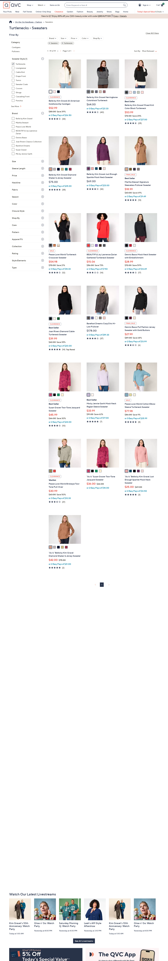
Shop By (16, 218)
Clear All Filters (152, 33)
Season (15, 196)
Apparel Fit (17, 239)
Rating (15, 253)
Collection (17, 246)
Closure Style (18, 211)
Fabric (15, 189)
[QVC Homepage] (10, 22)
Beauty (90, 11)
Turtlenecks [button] (68, 43)
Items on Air (55, 5)
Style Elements (19, 260)
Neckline (16, 182)
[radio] (50, 91)
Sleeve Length (18, 168)
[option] (84, 16)
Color (14, 204)
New (17, 11)
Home (125, 11)
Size (14, 161)
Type (14, 267)
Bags (117, 11)
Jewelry (99, 11)
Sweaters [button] (54, 43)
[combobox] (93, 5)
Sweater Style (19, 58)
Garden (70, 11)
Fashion (80, 11)
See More (15, 106)
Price (14, 175)
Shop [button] (29, 5)
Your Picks (7, 11)
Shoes (109, 11)
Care (14, 225)
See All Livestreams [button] (84, 941)
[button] (140, 5)
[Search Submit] (124, 5)
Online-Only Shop (43, 11)
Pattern (15, 232)
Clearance (59, 11)
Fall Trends (27, 11)
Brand (15, 113)
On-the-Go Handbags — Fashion (28, 22)
